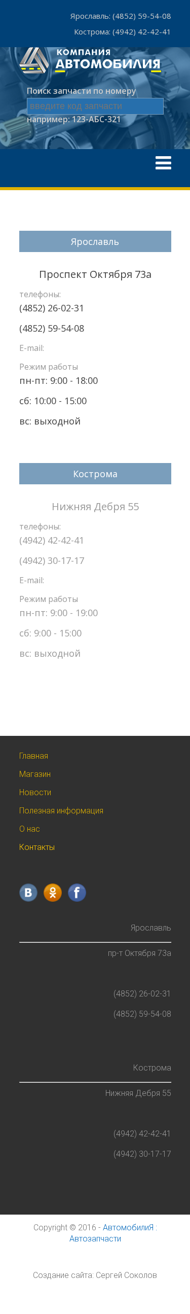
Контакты (37, 847)
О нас (29, 829)
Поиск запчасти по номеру (81, 90)
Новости (35, 792)
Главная (33, 756)
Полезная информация (61, 810)
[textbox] (95, 106)
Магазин (35, 774)
